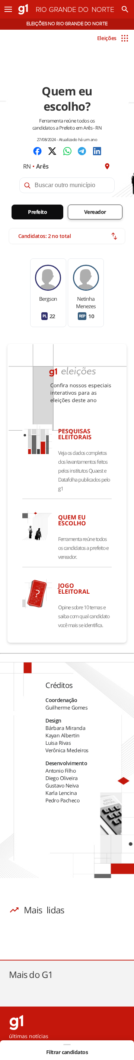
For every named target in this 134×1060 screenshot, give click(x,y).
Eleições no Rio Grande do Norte (66, 24)
